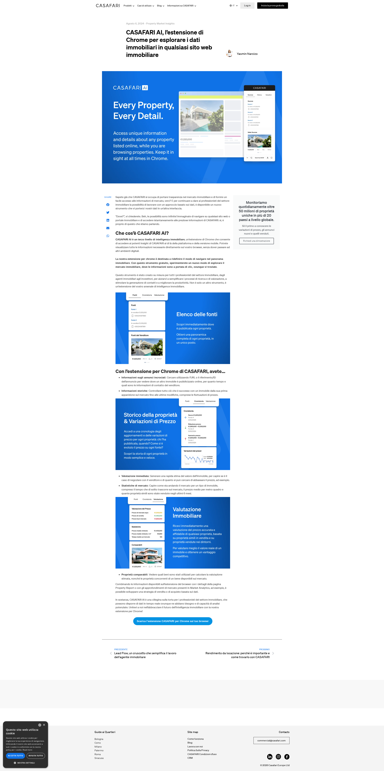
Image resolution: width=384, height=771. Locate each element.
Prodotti (128, 5)
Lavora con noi (195, 746)
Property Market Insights (160, 23)
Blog (159, 5)
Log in (247, 5)
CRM (190, 757)
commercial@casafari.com (271, 740)
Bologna (98, 738)
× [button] (44, 725)
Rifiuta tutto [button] (36, 755)
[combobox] (39, 725)
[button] (108, 204)
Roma (97, 754)
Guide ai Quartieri (104, 732)
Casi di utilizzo (144, 5)
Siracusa (99, 757)
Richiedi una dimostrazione (256, 241)
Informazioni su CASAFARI (180, 5)
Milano (98, 746)
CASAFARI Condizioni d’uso (202, 754)
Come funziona (196, 738)
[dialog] (25, 744)
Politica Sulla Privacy (198, 750)
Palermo (99, 750)
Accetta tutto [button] (15, 755)
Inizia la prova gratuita (272, 5)
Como (97, 742)
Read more (27, 750)
